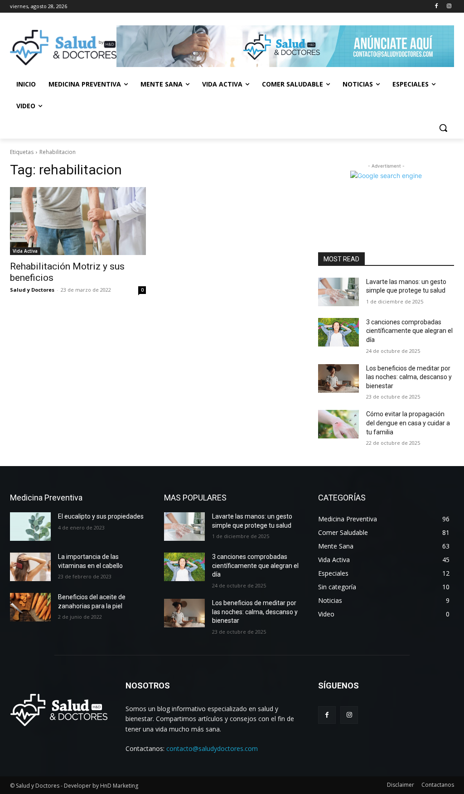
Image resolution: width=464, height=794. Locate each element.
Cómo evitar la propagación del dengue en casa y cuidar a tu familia (408, 422)
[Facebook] (436, 6)
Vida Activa (25, 251)
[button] (443, 128)
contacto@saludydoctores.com (212, 748)
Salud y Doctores (32, 289)
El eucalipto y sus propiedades (101, 516)
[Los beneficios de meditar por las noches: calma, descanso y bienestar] (338, 378)
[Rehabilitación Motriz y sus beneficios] (78, 221)
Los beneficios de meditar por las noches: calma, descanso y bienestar (409, 377)
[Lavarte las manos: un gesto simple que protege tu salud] (338, 292)
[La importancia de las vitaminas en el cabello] (30, 567)
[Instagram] (449, 6)
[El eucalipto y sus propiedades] (30, 526)
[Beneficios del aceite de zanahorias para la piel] (30, 607)
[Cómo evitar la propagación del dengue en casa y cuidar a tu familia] (338, 424)
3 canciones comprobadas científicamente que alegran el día (409, 330)
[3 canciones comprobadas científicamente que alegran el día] (338, 332)
